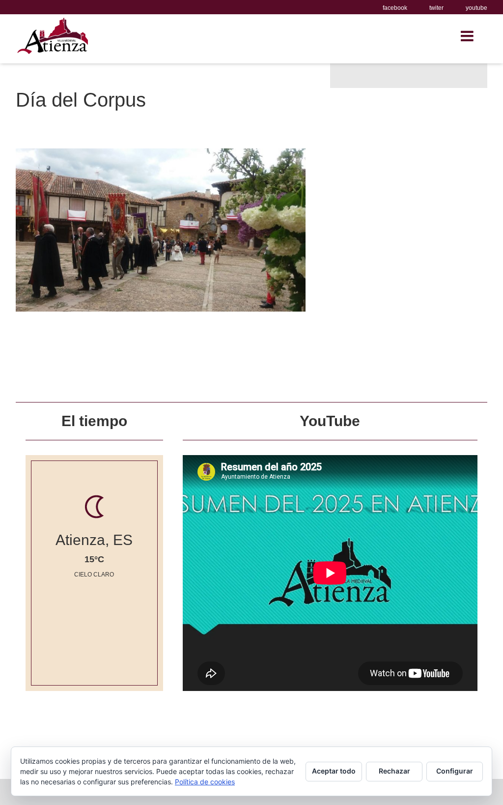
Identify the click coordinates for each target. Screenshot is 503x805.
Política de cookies (205, 781)
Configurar (454, 771)
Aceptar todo (334, 771)
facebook (395, 7)
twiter (436, 7)
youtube (476, 7)
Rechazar (394, 771)
